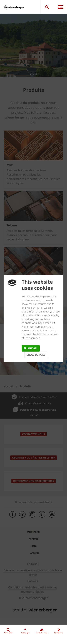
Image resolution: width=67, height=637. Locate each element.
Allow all (30, 348)
